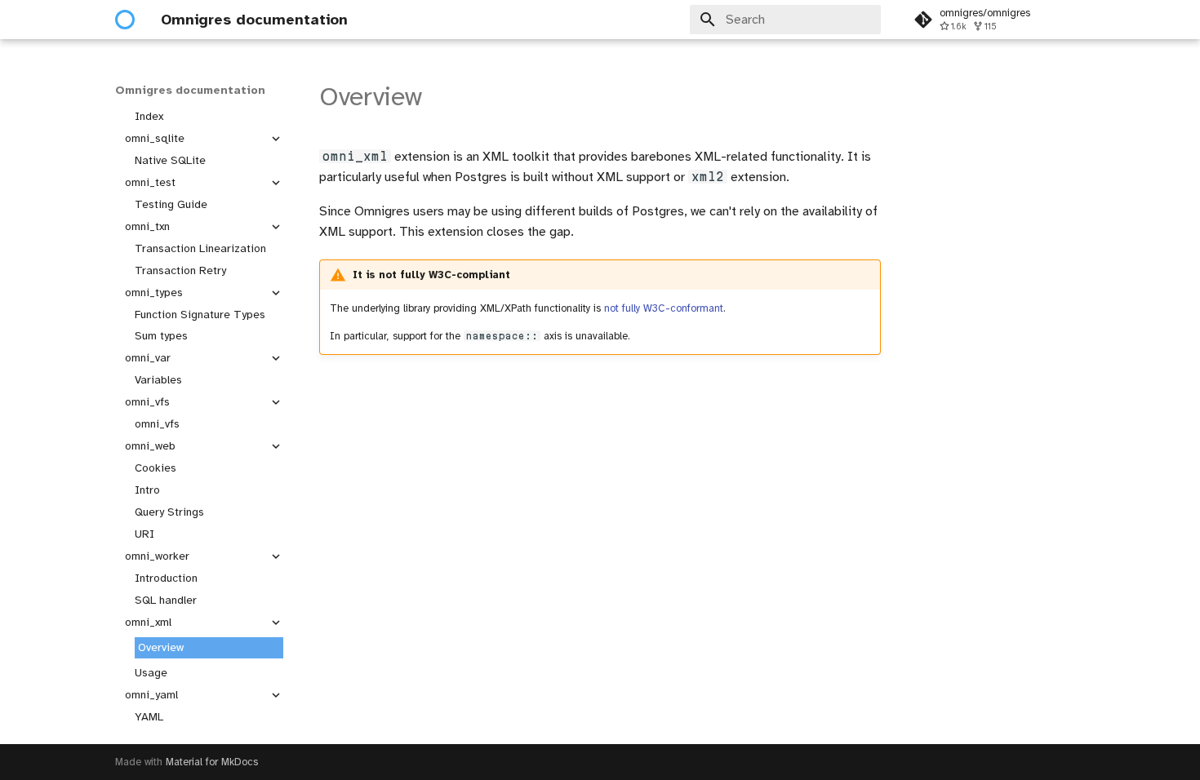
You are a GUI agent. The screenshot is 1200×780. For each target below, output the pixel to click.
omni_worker (157, 556)
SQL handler (166, 600)
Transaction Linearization (200, 248)
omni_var (148, 358)
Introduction (166, 578)
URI (144, 534)
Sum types (161, 336)
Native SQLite (170, 160)
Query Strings (169, 512)
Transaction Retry (180, 270)
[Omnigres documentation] (125, 19)
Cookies (155, 468)
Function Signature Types (200, 314)
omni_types (154, 292)
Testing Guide (171, 204)
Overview (161, 647)
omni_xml (148, 622)
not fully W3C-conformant (663, 308)
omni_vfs (147, 402)
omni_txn (147, 226)
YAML (149, 717)
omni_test (150, 182)
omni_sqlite (154, 138)
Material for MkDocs (212, 762)
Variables (158, 380)
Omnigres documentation (190, 90)
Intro (147, 490)
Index (149, 116)
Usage (151, 673)
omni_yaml (151, 695)
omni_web (150, 446)
